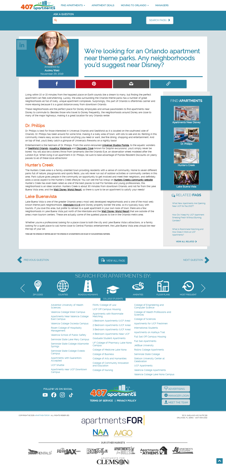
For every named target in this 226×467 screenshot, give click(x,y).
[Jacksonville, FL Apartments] (69, 450)
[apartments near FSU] (97, 450)
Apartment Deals (103, 5)
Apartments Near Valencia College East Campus (70, 318)
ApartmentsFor (42, 415)
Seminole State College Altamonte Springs (70, 345)
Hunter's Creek (39, 165)
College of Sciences (145, 319)
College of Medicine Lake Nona (110, 349)
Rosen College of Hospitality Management (66, 329)
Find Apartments (72, 5)
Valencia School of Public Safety (68, 335)
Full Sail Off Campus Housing (150, 336)
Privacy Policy (126, 400)
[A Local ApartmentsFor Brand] (113, 420)
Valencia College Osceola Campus (70, 323)
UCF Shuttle (57, 365)
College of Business (103, 354)
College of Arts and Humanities (110, 358)
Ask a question (63, 14)
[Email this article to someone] (131, 84)
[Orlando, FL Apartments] (38, 5)
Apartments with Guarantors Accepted (66, 359)
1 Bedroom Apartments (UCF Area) (111, 320)
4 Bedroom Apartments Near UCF (111, 334)
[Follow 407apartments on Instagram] (62, 395)
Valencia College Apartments (150, 370)
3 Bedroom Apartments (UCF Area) (112, 329)
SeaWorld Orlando (38, 148)
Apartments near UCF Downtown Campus (69, 371)
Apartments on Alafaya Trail (149, 332)
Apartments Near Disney (186, 122)
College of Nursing (103, 370)
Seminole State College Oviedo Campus (68, 352)
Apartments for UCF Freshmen (151, 323)
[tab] (37, 288)
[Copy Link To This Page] (168, 84)
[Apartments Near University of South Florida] (124, 450)
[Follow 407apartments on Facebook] (53, 395)
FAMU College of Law (104, 305)
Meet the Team (178, 402)
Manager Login (178, 395)
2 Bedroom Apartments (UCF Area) (112, 325)
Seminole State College (147, 354)
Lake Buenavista (41, 196)
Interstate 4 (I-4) (71, 205)
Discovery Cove (85, 148)
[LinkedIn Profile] (22, 45)
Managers (162, 5)
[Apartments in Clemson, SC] (113, 461)
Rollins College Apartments (149, 349)
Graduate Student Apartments (109, 338)
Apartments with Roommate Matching (108, 315)
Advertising (176, 388)
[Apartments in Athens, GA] (153, 450)
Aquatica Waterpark (60, 148)
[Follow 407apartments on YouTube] (45, 395)
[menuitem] (71, 306)
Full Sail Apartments (145, 341)
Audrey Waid (52, 70)
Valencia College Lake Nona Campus (154, 374)
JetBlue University (144, 345)
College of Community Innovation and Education (111, 364)
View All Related (185, 241)
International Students (146, 327)
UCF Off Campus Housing (107, 309)
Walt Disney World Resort (68, 189)
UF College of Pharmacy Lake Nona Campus (112, 344)
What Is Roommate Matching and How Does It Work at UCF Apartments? (187, 232)
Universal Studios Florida (115, 145)
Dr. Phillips (35, 125)
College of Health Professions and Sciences (152, 313)
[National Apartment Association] (101, 433)
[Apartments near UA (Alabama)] (182, 450)
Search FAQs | (158, 20)
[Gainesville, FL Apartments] (40, 450)
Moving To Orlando (134, 5)
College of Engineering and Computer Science (149, 306)
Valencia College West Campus (68, 312)
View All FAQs (115, 260)
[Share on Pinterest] (94, 84)
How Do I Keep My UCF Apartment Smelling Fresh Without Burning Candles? (188, 218)
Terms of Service (101, 400)
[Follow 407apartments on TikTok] (71, 395)
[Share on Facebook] (57, 84)
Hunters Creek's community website (133, 179)
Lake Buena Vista (186, 186)
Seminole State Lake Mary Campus (70, 339)
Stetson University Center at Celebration (149, 360)
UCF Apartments (143, 365)
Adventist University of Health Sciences (67, 306)
